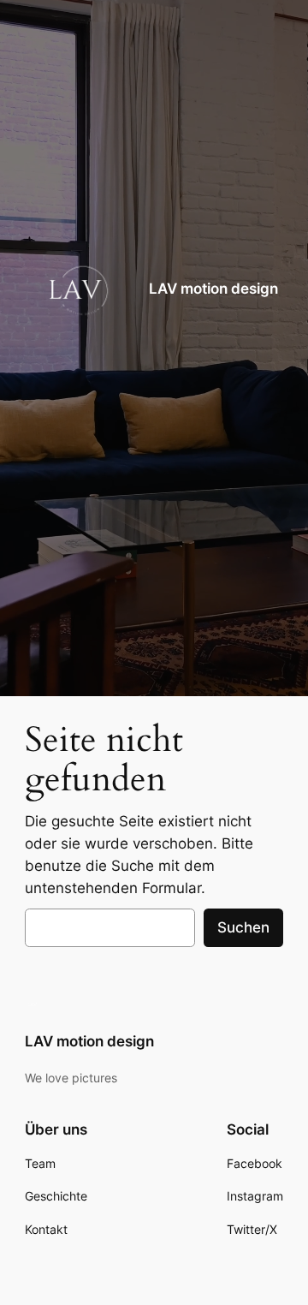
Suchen (243, 927)
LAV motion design (213, 288)
